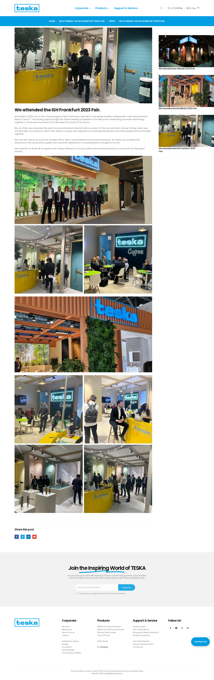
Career (65, 635)
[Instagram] (182, 628)
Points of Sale (139, 626)
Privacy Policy (77, 671)
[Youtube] (176, 628)
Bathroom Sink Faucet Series (110, 629)
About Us (66, 626)
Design (65, 644)
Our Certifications (141, 629)
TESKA (101, 673)
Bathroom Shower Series (109, 626)
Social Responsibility (71, 653)
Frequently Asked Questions (146, 632)
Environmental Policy (133, 671)
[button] (161, 8)
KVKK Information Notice (114, 593)
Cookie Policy (91, 671)
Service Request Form (143, 644)
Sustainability (68, 650)
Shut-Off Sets (103, 635)
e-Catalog (176, 8)
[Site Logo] (27, 8)
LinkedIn (28, 537)
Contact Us (200, 641)
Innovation (67, 647)
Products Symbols (141, 635)
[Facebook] (170, 628)
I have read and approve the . (102, 593)
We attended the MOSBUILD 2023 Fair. (178, 108)
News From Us (68, 632)
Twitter (23, 537)
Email (34, 537)
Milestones (67, 629)
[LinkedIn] (188, 628)
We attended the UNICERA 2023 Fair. (177, 68)
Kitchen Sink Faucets (106, 632)
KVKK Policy (104, 671)
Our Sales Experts (141, 641)
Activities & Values (70, 641)
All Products (102, 641)
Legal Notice (117, 671)
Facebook (17, 537)
